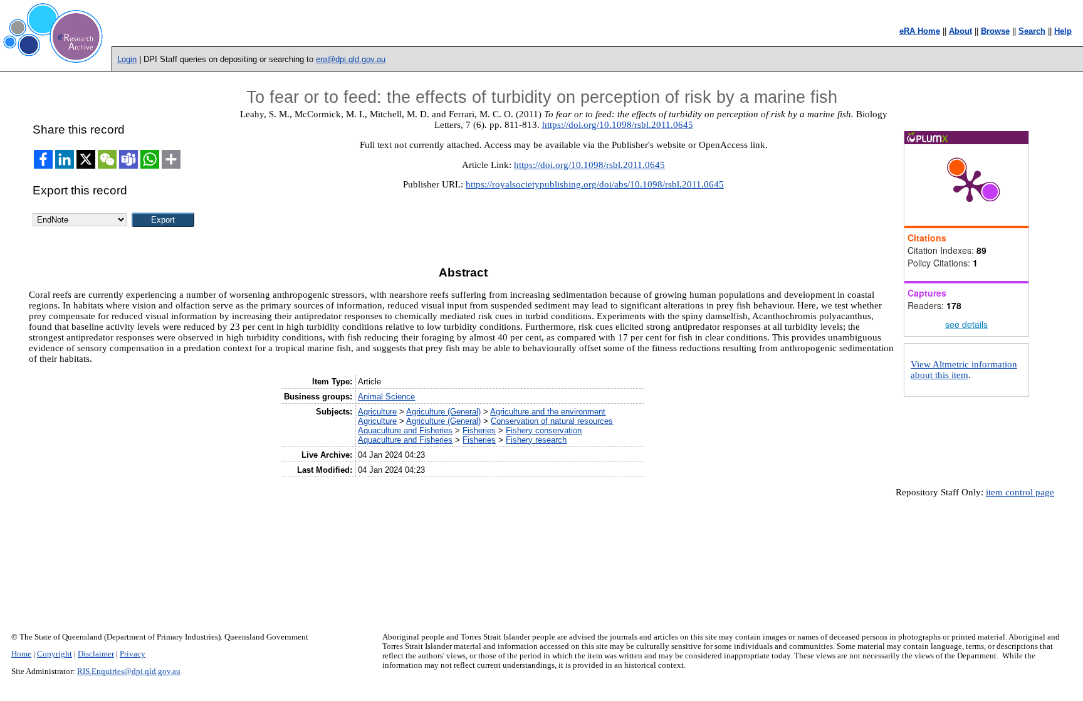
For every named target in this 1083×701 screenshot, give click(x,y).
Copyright (54, 654)
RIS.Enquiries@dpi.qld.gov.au (128, 671)
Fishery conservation (544, 430)
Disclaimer (96, 654)
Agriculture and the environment (547, 411)
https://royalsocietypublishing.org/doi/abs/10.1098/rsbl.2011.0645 (595, 184)
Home (21, 654)
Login (127, 59)
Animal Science (386, 396)
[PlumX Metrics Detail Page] (969, 185)
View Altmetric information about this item (964, 369)
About (960, 31)
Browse (995, 31)
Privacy (132, 654)
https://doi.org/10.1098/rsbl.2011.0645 (617, 125)
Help (1063, 31)
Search (1031, 31)
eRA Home (919, 31)
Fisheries (479, 430)
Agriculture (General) (443, 411)
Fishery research (536, 440)
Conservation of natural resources (552, 421)
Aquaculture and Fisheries (405, 430)
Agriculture (377, 411)
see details (966, 324)
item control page (1020, 492)
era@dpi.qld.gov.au (350, 59)
